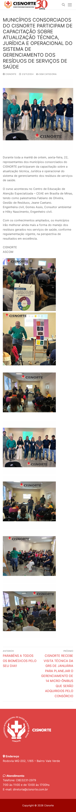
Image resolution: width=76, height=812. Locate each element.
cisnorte (10, 74)
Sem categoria (48, 74)
